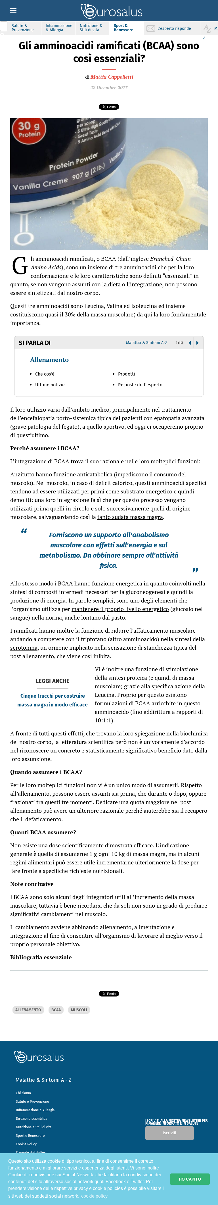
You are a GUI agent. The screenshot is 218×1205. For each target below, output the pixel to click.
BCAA (56, 1010)
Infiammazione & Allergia (59, 27)
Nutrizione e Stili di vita (34, 1127)
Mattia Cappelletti (112, 76)
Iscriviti (169, 1133)
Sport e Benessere (30, 1136)
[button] (189, 343)
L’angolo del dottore (31, 1153)
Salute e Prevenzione (32, 1102)
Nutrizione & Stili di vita (91, 27)
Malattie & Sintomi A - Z (43, 1080)
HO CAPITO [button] (190, 1179)
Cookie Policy (26, 1144)
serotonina (23, 647)
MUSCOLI (79, 1010)
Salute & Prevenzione (23, 27)
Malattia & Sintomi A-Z (146, 342)
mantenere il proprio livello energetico (120, 609)
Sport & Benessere (123, 27)
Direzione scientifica (31, 1119)
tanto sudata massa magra (130, 517)
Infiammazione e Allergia (35, 1110)
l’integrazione (144, 284)
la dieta (111, 284)
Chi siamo (23, 1093)
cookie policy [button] (94, 1196)
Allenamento (49, 359)
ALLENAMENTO (28, 1010)
